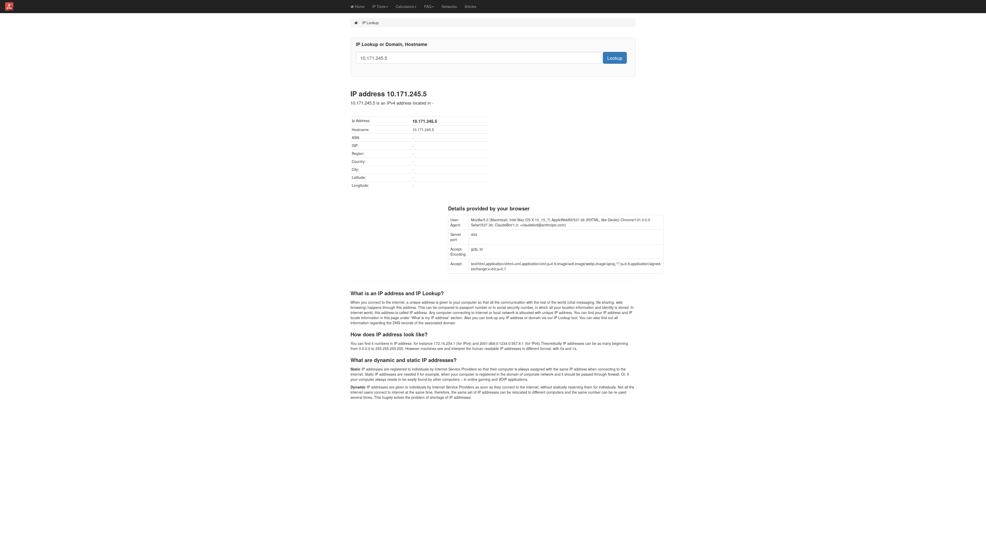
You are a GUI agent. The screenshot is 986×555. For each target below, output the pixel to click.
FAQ (427, 6)
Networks (449, 6)
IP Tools (378, 6)
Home (359, 6)
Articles (470, 6)
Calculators (405, 6)
